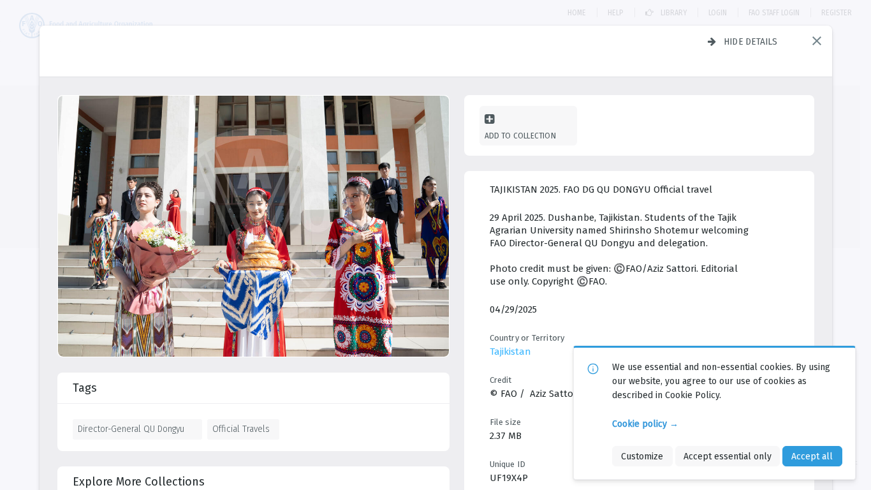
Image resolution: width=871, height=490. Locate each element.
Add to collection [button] (520, 135)
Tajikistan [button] (510, 351)
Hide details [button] (751, 41)
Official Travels (241, 428)
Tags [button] (85, 388)
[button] (816, 40)
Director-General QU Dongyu (131, 428)
